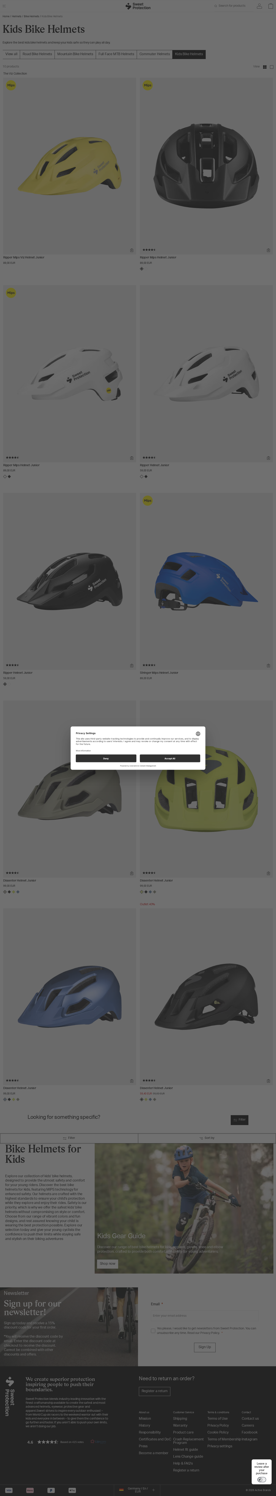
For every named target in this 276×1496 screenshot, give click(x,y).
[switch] (261, 1479)
